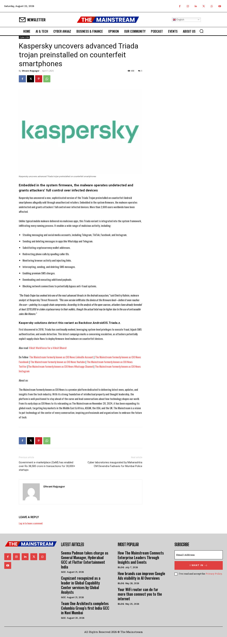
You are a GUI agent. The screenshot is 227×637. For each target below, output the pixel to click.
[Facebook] (180, 6)
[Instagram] (188, 6)
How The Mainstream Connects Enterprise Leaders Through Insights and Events (141, 557)
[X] (204, 6)
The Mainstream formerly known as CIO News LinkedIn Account (61, 357)
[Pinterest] (38, 78)
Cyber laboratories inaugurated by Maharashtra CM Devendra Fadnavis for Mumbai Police (115, 464)
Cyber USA (24, 37)
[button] (201, 31)
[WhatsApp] (212, 6)
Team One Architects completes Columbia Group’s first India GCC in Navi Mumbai (85, 608)
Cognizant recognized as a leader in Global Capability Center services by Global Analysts (80, 585)
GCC (63, 572)
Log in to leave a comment (31, 523)
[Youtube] (220, 6)
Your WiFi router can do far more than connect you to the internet (140, 594)
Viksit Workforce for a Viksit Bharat (48, 348)
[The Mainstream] (108, 19)
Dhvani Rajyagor (30, 70)
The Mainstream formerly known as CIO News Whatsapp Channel (60, 366)
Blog (121, 567)
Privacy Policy (214, 573)
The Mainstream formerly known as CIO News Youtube (57, 362)
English (180, 19)
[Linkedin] (196, 6)
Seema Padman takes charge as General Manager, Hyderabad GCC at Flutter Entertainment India (84, 560)
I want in (196, 565)
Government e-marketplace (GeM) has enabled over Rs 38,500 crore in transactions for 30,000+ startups (47, 466)
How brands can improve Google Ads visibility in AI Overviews (141, 575)
